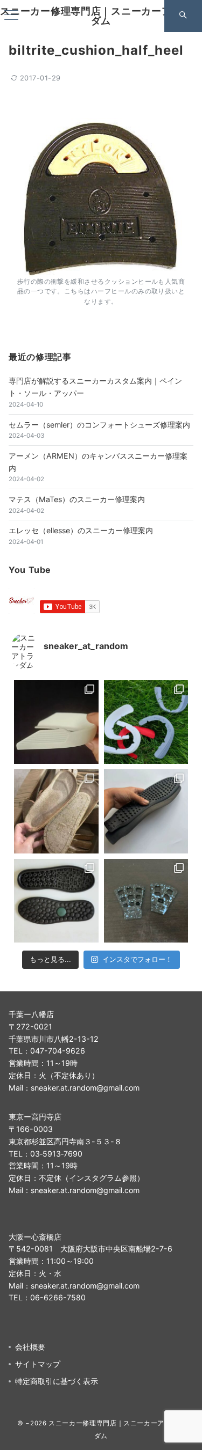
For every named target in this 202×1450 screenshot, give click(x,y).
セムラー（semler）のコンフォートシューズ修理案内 (99, 424)
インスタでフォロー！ (137, 959)
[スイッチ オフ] (183, 16)
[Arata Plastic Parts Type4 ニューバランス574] (146, 722)
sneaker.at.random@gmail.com (85, 1087)
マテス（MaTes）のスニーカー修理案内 (77, 499)
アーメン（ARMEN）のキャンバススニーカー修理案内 (98, 462)
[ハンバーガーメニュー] (11, 15)
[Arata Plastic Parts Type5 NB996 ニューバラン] (56, 722)
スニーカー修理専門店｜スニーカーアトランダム (100, 15)
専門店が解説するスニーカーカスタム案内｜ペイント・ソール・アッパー (95, 387)
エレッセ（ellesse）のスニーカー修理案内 (81, 530)
